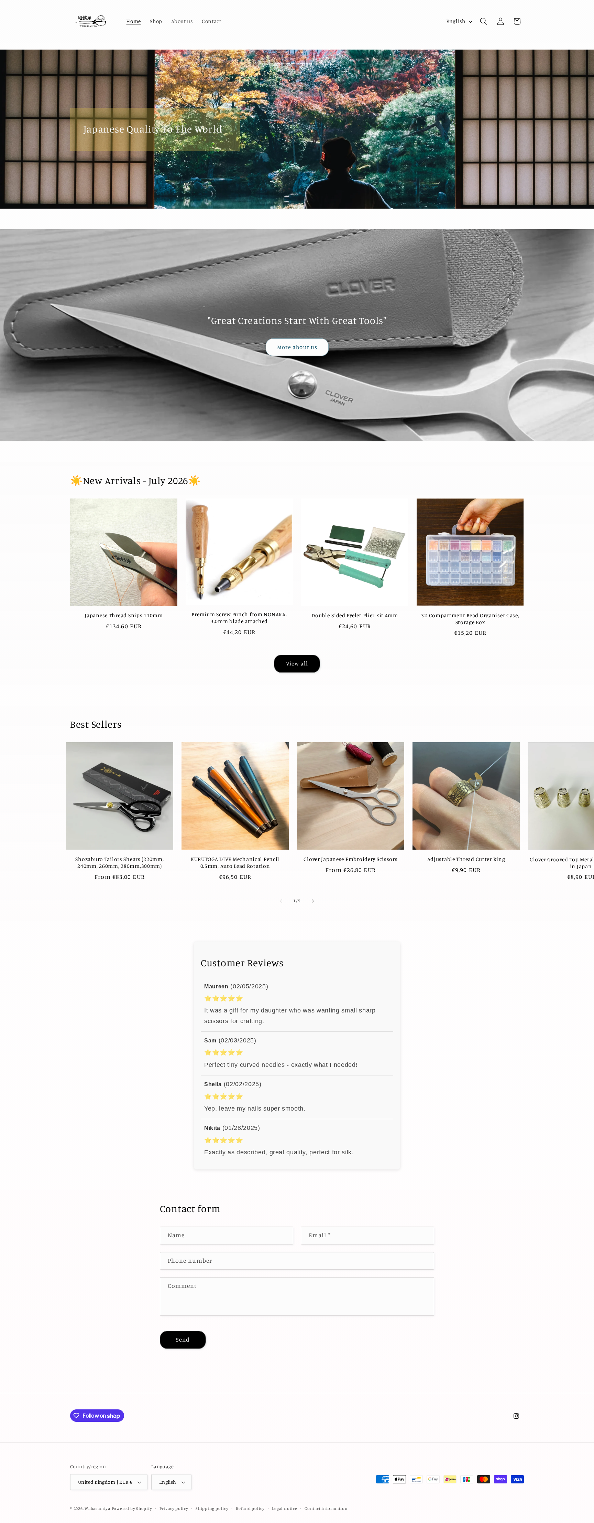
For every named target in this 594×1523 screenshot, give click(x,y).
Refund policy (250, 1508)
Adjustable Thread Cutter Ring (466, 859)
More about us (297, 347)
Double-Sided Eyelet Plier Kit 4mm (354, 615)
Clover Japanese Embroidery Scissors (350, 859)
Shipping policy (212, 1508)
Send (183, 1339)
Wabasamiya (97, 1508)
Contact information (326, 1508)
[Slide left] (281, 900)
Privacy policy (174, 1508)
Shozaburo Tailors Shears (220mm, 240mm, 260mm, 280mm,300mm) (119, 862)
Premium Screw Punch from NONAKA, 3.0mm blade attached (239, 617)
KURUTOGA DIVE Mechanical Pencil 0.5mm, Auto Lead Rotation (235, 862)
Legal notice (284, 1508)
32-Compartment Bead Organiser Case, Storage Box (470, 619)
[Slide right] (312, 900)
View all (297, 663)
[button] (483, 21)
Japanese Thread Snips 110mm (124, 615)
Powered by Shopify (132, 1508)
